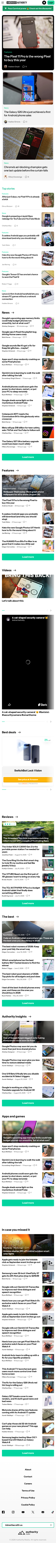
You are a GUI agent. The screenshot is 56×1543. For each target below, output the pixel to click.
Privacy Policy (28, 1497)
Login (51, 2)
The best (8, 916)
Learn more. (47, 13)
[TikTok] (52, 1512)
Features (8, 470)
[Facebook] (3, 1512)
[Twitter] (33, 1512)
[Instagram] (13, 1512)
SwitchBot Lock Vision (28, 770)
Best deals (9, 732)
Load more (28, 457)
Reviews (7, 817)
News (6, 312)
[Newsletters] (43, 1512)
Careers (28, 1483)
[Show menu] (2, 2)
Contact (28, 1476)
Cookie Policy (28, 1504)
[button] (28, 2)
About (28, 1469)
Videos (6, 570)
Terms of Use (28, 1490)
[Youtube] (23, 1512)
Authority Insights (14, 1016)
